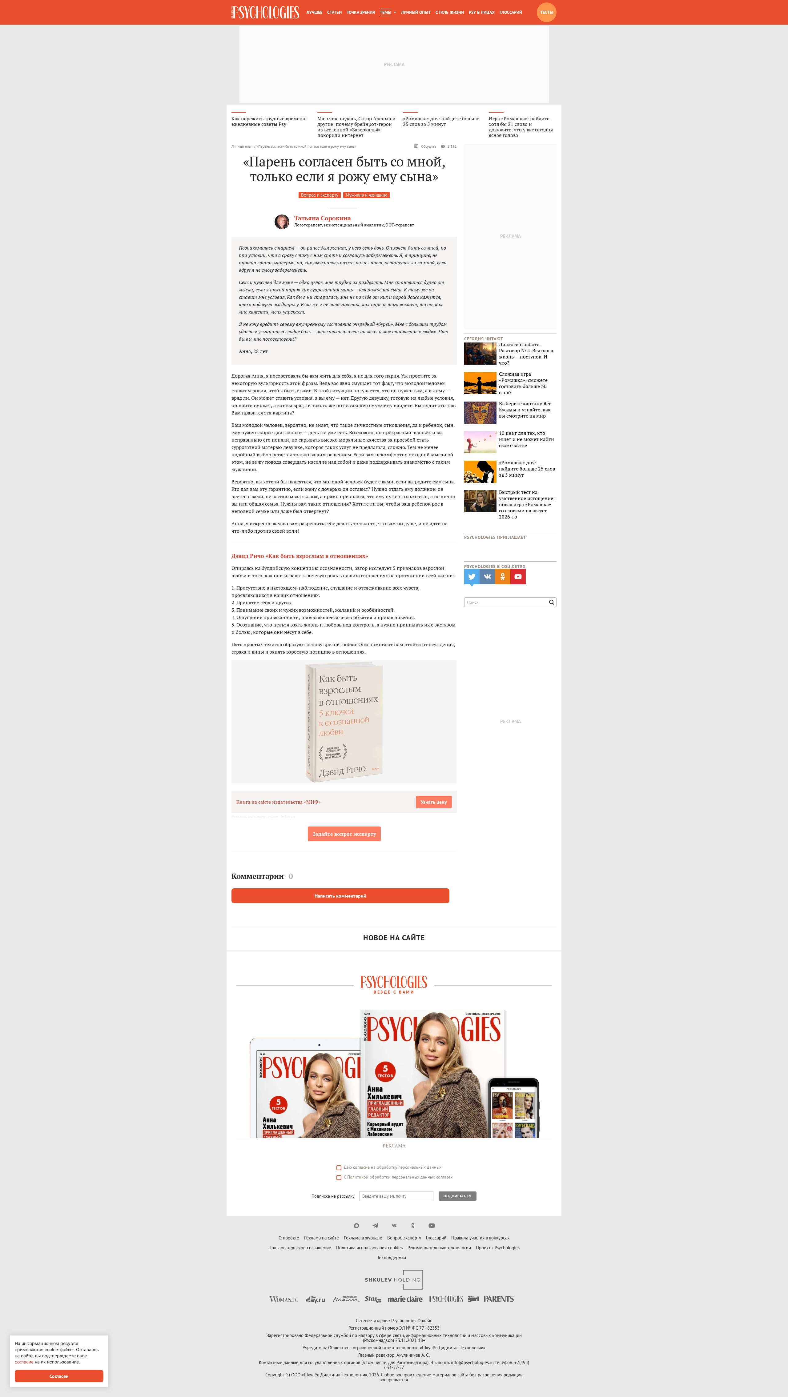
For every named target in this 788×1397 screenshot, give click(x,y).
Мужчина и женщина (366, 195)
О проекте (289, 1238)
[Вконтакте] (394, 1225)
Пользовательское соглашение (299, 1248)
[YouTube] (432, 1225)
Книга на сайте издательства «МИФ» (278, 802)
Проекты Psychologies (498, 1248)
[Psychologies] (265, 12)
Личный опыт (416, 12)
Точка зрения (361, 12)
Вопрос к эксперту (319, 195)
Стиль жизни (450, 12)
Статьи (334, 12)
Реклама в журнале (363, 1238)
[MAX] (356, 1225)
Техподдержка (391, 1257)
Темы (385, 12)
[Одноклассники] (413, 1225)
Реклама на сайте (321, 1238)
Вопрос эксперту (404, 1238)
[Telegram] (375, 1225)
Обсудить (428, 146)
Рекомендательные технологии (439, 1248)
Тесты (546, 12)
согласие (361, 1167)
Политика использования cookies (369, 1248)
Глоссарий (511, 12)
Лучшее (314, 12)
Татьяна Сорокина (322, 218)
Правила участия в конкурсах (480, 1238)
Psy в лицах (482, 12)
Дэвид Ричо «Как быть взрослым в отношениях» (299, 555)
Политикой (357, 1177)
